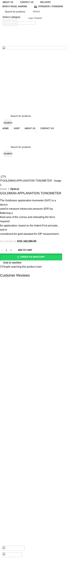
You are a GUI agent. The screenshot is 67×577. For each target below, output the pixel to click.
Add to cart (25, 250)
